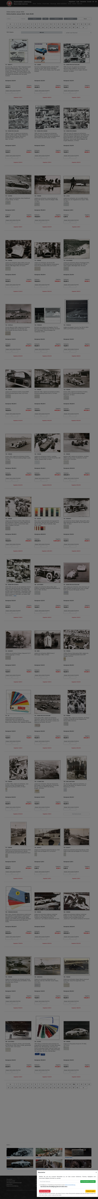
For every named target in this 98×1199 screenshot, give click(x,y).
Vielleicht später (90, 1191)
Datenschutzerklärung (70, 1184)
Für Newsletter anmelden (88, 1181)
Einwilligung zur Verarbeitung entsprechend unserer (58, 1184)
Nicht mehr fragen (45, 1191)
